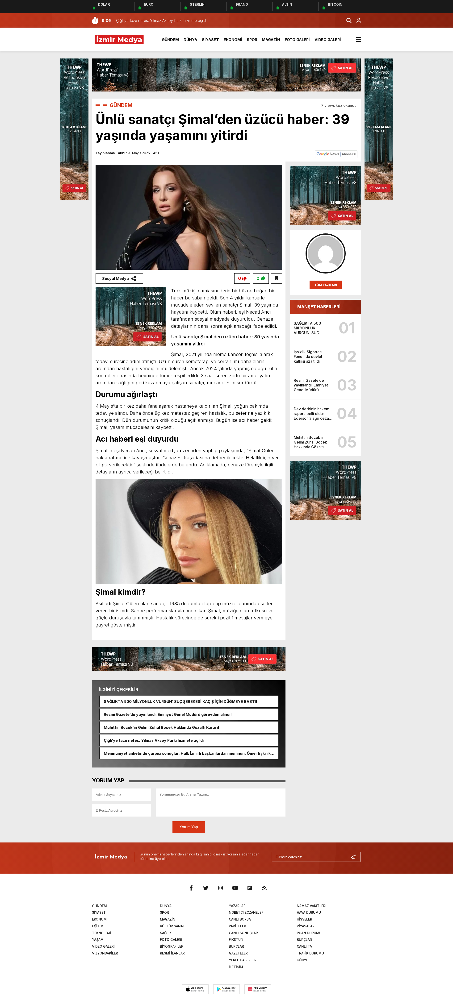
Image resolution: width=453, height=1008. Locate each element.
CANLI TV (304, 946)
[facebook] (191, 888)
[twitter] (206, 888)
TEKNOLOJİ (101, 933)
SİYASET (210, 39)
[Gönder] (355, 857)
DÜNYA (190, 39)
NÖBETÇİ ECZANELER (246, 912)
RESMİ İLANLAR (172, 953)
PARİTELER (237, 926)
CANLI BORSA (240, 919)
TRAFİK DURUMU (310, 953)
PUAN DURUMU (309, 933)
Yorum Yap (189, 827)
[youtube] (235, 888)
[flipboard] (250, 888)
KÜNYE (302, 960)
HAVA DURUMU (309, 912)
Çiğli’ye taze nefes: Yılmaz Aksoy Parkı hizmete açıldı (154, 740)
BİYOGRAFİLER (171, 946)
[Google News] (336, 153)
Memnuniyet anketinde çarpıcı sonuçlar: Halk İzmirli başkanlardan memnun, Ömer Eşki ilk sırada (187, 753)
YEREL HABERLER (242, 960)
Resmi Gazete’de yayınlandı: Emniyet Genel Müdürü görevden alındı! (168, 714)
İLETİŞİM (236, 967)
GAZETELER (238, 953)
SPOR (252, 39)
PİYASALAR (306, 926)
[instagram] (220, 888)
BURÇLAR (304, 939)
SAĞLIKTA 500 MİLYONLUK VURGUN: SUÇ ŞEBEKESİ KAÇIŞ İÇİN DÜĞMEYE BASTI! (180, 701)
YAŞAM (98, 939)
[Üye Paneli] (356, 20)
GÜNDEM (170, 39)
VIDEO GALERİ (328, 39)
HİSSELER (304, 919)
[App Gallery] (257, 989)
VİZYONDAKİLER (105, 953)
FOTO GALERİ (297, 39)
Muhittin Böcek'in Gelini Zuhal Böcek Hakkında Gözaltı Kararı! (161, 727)
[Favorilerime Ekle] (276, 278)
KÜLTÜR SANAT (172, 926)
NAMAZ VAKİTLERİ (311, 906)
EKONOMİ (233, 39)
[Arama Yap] (347, 20)
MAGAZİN (271, 39)
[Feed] (264, 888)
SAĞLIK (166, 933)
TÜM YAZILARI (325, 285)
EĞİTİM (98, 926)
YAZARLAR (237, 906)
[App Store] (195, 989)
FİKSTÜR (236, 939)
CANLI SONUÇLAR (243, 933)
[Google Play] (226, 989)
